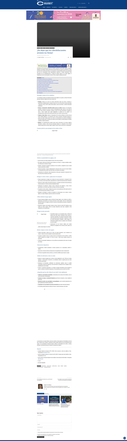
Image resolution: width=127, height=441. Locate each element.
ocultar (43, 77)
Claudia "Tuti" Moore (41, 57)
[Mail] (81, 3)
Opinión (65, 7)
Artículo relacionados (41, 393)
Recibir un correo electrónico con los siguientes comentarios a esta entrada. (49, 434)
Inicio (44, 7)
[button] (89, 3)
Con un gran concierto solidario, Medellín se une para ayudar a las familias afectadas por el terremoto (54, 405)
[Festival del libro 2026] (42, 399)
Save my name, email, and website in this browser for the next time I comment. (50, 432)
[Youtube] (84, 3)
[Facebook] (78, 3)
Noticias (48, 7)
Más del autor (47, 393)
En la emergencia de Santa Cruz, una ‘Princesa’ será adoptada (44, 380)
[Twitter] (83, 3)
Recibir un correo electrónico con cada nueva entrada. (45, 435)
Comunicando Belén (82, 7)
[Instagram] (79, 3)
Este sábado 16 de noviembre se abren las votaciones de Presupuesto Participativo (65, 380)
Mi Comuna (54, 7)
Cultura (60, 7)
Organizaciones (73, 7)
